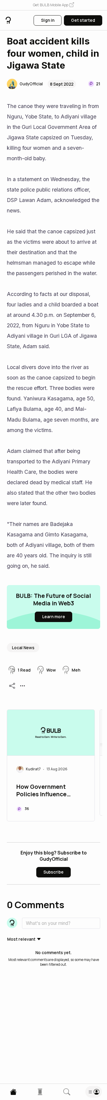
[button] (53, 5)
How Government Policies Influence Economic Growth (41, 791)
